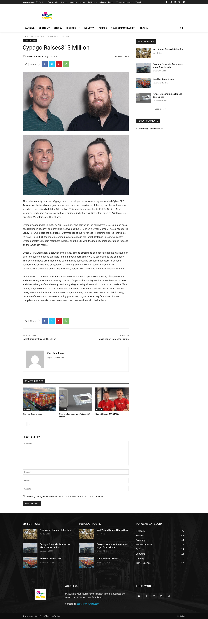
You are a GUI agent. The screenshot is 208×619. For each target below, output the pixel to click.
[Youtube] (183, 2)
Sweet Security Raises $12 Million (39, 339)
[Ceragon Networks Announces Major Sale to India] (143, 68)
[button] (181, 28)
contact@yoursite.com (88, 603)
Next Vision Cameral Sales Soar (168, 49)
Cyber (42, 36)
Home (25, 36)
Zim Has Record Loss (32, 414)
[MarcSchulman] (25, 56)
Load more (159, 109)
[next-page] (29, 424)
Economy (27, 409)
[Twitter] (175, 2)
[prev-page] (24, 424)
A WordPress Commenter (148, 128)
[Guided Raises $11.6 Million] (112, 399)
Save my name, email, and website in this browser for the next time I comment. (65, 496)
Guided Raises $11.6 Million (107, 414)
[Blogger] (139, 596)
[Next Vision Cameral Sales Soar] (143, 53)
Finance (33, 41)
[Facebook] (166, 2)
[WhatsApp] (66, 64)
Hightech (34, 36)
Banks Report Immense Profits (113, 339)
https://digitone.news (55, 357)
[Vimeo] (179, 2)
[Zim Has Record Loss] (39, 399)
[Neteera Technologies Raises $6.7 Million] (75, 399)
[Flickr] (154, 596)
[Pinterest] (59, 64)
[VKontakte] (169, 596)
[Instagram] (171, 2)
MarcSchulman (36, 56)
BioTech (63, 409)
